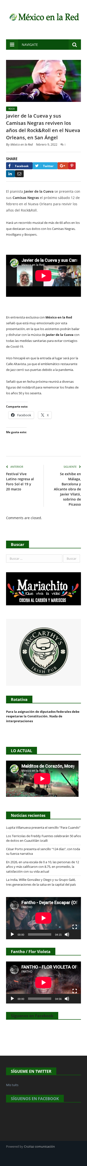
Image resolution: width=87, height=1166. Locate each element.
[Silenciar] (67, 934)
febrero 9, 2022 (46, 144)
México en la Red (21, 144)
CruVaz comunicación (39, 1146)
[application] (43, 918)
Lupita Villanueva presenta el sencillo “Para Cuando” (43, 827)
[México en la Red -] (43, 16)
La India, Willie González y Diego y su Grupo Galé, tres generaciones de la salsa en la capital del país (41, 882)
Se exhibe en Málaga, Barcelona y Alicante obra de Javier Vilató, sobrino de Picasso (67, 489)
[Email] (19, 173)
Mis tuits (12, 1085)
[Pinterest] (72, 165)
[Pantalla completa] (74, 927)
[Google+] (63, 165)
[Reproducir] (12, 934)
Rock (11, 108)
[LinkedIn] (10, 173)
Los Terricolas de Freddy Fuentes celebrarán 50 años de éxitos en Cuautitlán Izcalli (43, 838)
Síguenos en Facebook (32, 1015)
